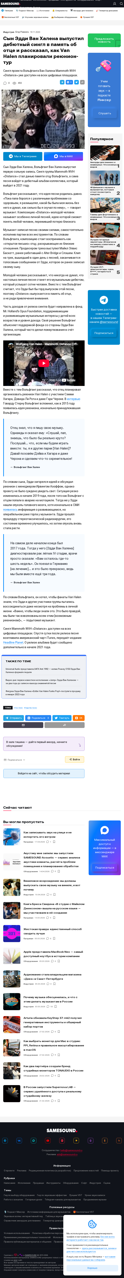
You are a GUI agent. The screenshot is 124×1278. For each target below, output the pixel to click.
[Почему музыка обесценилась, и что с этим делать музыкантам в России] (11, 1001)
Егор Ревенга (22, 32)
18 (51, 1006)
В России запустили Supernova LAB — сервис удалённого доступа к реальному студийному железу (53, 1091)
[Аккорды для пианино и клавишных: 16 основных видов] (105, 152)
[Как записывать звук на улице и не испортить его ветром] (11, 836)
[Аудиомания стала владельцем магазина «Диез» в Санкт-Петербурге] (11, 978)
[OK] (105, 1140)
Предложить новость (104, 40)
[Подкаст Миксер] (90, 1140)
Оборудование (31, 871)
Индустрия (8, 32)
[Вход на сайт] (115, 3)
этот (15, 1260)
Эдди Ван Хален (31, 708)
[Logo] (10, 4)
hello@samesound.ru (71, 1150)
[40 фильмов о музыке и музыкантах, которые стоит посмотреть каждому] (105, 178)
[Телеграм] (5, 1140)
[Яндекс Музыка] (76, 1140)
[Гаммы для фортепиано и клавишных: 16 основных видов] (105, 205)
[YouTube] (48, 1140)
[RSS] (119, 1140)
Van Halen (19, 708)
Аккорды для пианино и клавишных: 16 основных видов (103, 164)
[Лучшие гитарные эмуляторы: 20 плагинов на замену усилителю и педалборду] (105, 230)
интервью (73, 399)
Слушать (104, 113)
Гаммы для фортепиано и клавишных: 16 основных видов (104, 216)
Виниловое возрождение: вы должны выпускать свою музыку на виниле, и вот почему (52, 885)
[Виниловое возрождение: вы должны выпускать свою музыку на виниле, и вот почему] (11, 887)
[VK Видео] (62, 1140)
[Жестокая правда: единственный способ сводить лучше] (11, 933)
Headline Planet (13, 642)
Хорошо (92, 1268)
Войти (76, 759)
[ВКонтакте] (19, 1140)
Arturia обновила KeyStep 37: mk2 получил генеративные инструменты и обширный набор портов (53, 1022)
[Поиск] (120, 3)
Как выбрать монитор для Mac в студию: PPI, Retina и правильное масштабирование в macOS (54, 1045)
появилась (10, 509)
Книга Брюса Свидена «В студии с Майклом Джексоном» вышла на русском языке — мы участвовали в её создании (54, 908)
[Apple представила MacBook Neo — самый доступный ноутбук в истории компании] (11, 956)
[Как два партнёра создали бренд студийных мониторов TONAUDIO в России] (11, 1070)
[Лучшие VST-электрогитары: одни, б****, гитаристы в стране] (105, 257)
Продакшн (28, 842)
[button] (62, 82)
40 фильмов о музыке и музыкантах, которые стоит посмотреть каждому (102, 190)
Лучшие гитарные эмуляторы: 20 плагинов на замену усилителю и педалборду (103, 243)
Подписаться (104, 333)
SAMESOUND (31, 1255)
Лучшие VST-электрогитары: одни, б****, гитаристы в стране (102, 270)
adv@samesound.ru (67, 1154)
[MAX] (33, 1140)
